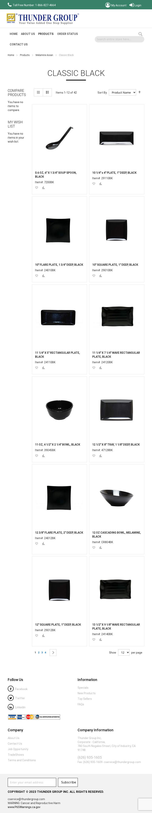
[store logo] (42, 19)
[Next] (53, 652)
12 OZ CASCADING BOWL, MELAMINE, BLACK (116, 534)
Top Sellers (85, 698)
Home (11, 55)
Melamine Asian (45, 55)
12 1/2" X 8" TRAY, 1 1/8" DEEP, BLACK (116, 444)
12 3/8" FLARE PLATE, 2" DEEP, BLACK (59, 532)
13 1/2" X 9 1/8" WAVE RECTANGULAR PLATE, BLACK (116, 626)
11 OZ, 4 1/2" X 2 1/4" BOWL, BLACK (57, 444)
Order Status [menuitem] (67, 33)
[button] (36, 187)
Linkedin (20, 707)
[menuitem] (13, 34)
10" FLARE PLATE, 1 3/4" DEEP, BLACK (59, 264)
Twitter (20, 698)
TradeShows (16, 754)
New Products (87, 693)
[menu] (50, 39)
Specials (83, 687)
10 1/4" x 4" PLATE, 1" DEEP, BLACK (114, 172)
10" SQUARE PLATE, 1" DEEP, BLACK (115, 264)
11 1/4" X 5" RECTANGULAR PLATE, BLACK (57, 354)
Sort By (102, 92)
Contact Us (15, 743)
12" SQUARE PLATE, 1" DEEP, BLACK (58, 624)
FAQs (81, 704)
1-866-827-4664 (45, 5)
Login (137, 5)
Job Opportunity (18, 749)
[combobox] (119, 39)
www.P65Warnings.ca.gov (24, 807)
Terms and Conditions (22, 760)
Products (25, 55)
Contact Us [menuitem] (19, 44)
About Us (13, 738)
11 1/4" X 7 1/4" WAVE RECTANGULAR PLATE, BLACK (116, 354)
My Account (118, 5)
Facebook (21, 689)
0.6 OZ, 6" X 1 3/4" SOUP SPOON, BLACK (56, 174)
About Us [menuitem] (28, 33)
